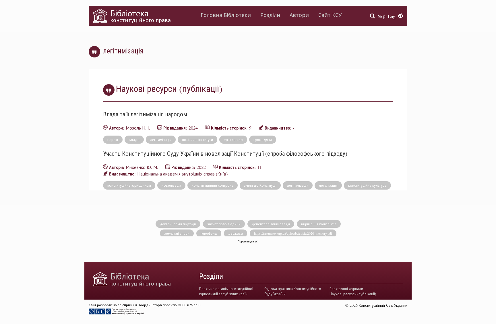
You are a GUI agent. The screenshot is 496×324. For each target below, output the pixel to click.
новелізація (171, 185)
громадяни (262, 139)
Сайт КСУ (330, 14)
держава (235, 233)
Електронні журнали (346, 288)
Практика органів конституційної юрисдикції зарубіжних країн (226, 291)
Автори (299, 14)
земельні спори (176, 233)
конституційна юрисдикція (129, 185)
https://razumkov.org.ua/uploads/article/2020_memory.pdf (293, 233)
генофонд (209, 233)
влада (134, 139)
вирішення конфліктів (318, 223)
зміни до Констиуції (260, 185)
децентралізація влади (271, 223)
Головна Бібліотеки (226, 14)
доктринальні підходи (178, 223)
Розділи (270, 14)
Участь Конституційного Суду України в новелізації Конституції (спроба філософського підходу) (225, 153)
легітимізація (160, 139)
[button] (400, 16)
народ (112, 139)
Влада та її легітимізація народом (145, 114)
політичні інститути (197, 139)
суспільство (233, 139)
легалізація (328, 185)
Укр (381, 16)
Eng (391, 16)
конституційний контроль (212, 185)
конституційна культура (367, 185)
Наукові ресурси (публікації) (353, 293)
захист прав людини (224, 223)
